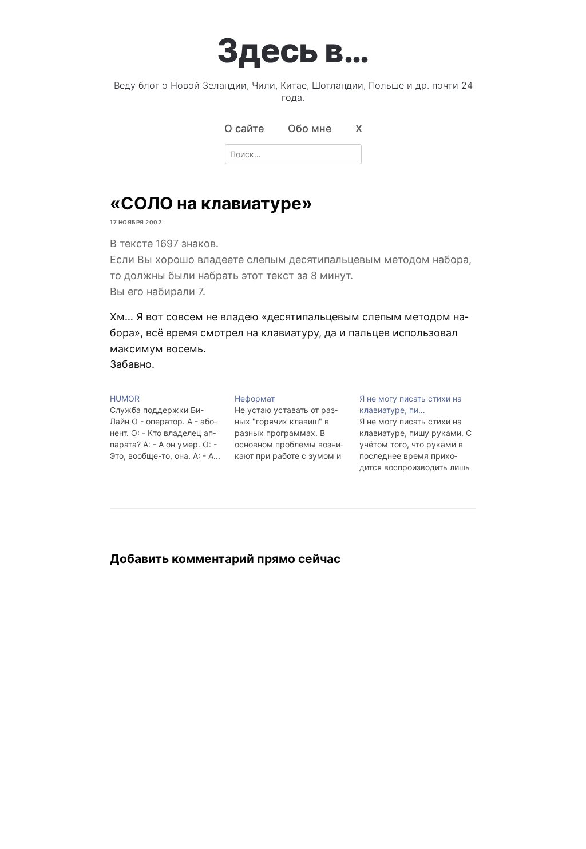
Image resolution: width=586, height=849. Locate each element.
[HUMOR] (172, 427)
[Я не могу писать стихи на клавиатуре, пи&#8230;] (421, 433)
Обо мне (310, 128)
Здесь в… (293, 50)
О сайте (244, 128)
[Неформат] (297, 427)
